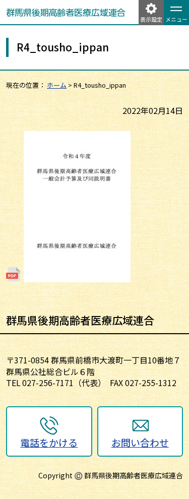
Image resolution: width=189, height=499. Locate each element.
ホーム (57, 85)
